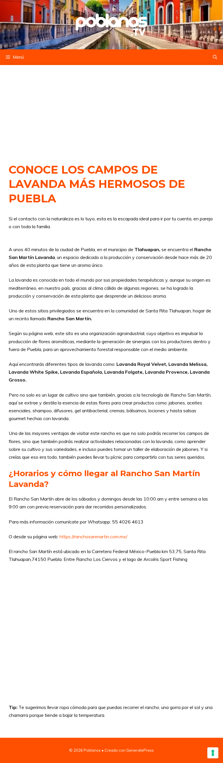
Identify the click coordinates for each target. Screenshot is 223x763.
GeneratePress (140, 750)
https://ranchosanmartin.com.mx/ (93, 536)
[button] (215, 57)
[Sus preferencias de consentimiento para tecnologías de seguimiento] (212, 752)
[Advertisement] (111, 108)
